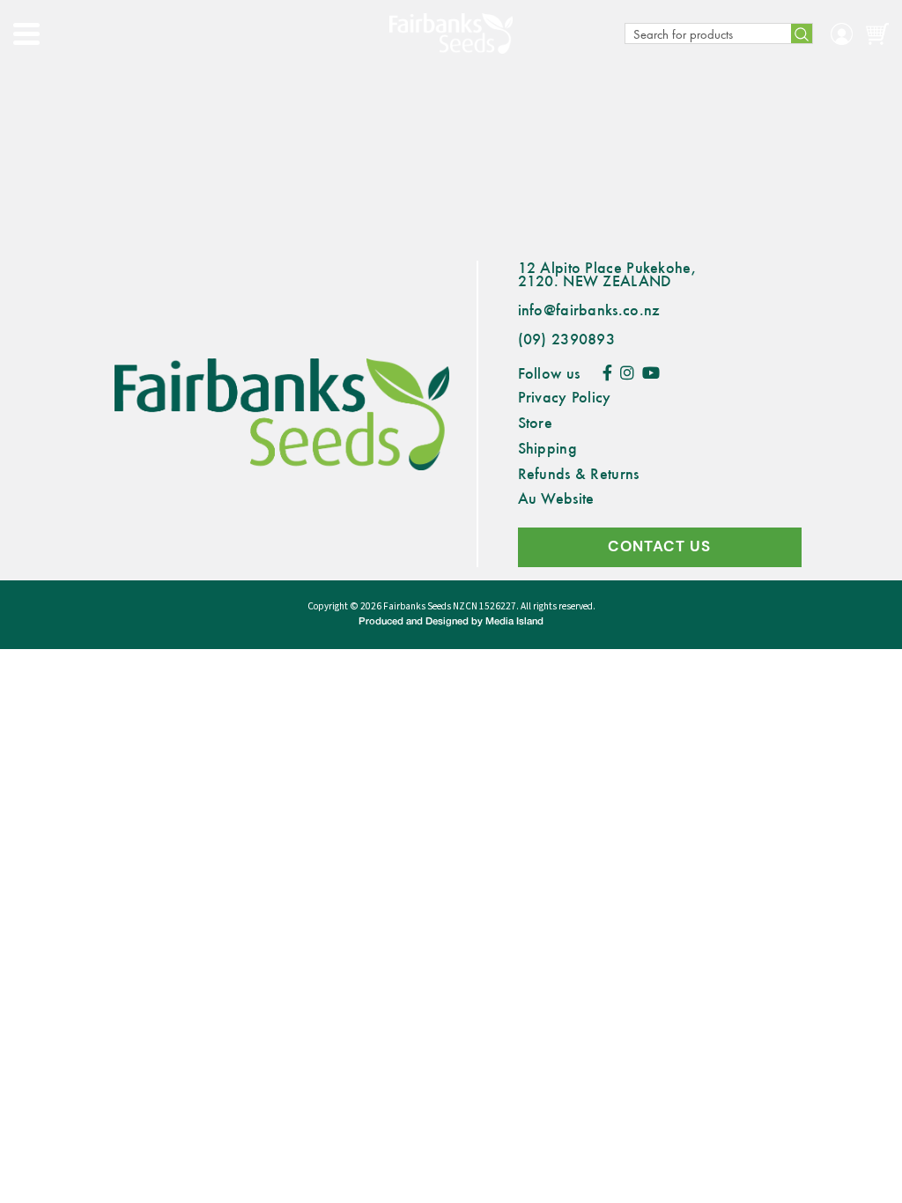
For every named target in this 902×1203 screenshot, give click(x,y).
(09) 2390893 (567, 338)
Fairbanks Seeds (417, 606)
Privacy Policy (564, 396)
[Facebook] (607, 372)
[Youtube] (651, 372)
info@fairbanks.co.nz (589, 309)
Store (535, 421)
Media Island (514, 621)
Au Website (556, 497)
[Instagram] (627, 372)
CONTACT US (659, 546)
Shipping (547, 447)
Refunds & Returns (579, 472)
